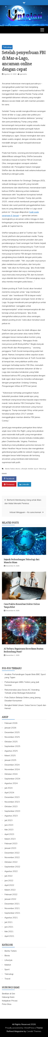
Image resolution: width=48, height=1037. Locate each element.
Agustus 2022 (11, 871)
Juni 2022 (8, 880)
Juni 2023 (8, 825)
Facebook (9, 478)
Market (30, 469)
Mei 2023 (8, 829)
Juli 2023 (8, 820)
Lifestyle (24, 469)
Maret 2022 (10, 889)
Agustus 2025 (11, 751)
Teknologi (7, 47)
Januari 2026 (10, 727)
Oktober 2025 (11, 741)
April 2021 (9, 936)
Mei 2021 (8, 931)
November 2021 (12, 908)
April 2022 (9, 885)
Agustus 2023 (11, 815)
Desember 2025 (12, 732)
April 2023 (9, 834)
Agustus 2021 (11, 917)
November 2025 (12, 737)
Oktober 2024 (11, 774)
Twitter (25, 478)
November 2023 (12, 801)
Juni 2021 (8, 926)
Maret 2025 (10, 755)
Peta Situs (6, 1004)
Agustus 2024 (11, 783)
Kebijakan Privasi (9, 1000)
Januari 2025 (10, 760)
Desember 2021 (12, 903)
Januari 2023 (10, 848)
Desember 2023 (12, 797)
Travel (7, 978)
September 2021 (12, 913)
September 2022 (12, 866)
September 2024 (12, 778)
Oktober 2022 (11, 862)
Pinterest (10, 484)
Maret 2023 (10, 838)
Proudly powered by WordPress (20, 1027)
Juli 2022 (8, 876)
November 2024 (12, 769)
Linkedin (25, 484)
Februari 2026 (10, 723)
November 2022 (12, 857)
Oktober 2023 (11, 806)
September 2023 (12, 811)
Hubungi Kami (8, 997)
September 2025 (12, 746)
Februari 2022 (10, 894)
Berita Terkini (10, 469)
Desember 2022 (12, 852)
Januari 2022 (10, 899)
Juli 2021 (8, 922)
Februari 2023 (10, 843)
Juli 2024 (8, 788)
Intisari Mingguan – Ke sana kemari (25, 512)
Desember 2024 (12, 764)
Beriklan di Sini (8, 993)
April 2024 (9, 792)
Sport (36, 469)
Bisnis (18, 469)
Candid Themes (34, 1031)
